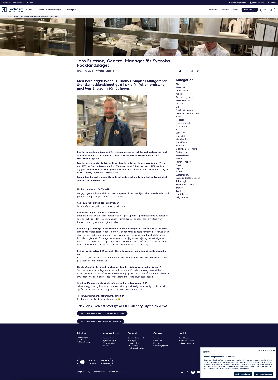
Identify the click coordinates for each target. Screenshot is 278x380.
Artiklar (179, 94)
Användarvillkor (115, 371)
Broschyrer (132, 340)
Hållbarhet (181, 119)
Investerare (81, 340)
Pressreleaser (182, 155)
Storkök (110, 70)
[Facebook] (186, 71)
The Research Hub (185, 184)
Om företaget (82, 338)
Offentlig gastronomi (186, 148)
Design (179, 103)
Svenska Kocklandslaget (188, 178)
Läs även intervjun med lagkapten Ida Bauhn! (100, 321)
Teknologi (181, 181)
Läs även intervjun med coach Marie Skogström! (102, 313)
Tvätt (178, 191)
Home (10, 16)
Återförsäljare (69, 9)
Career (30, 2)
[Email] (180, 71)
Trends (179, 187)
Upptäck (225, 9)
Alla (177, 84)
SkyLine (179, 168)
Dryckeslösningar (184, 110)
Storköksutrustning (110, 338)
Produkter (30, 9)
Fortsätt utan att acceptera (266, 350)
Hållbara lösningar (84, 342)
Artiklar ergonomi (185, 97)
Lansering (181, 132)
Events (179, 116)
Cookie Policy (99, 371)
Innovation (181, 126)
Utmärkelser (182, 194)
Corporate (6, 2)
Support (234, 9)
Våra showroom (159, 340)
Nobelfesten (182, 142)
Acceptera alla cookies (263, 374)
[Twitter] (192, 71)
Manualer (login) (134, 343)
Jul (177, 129)
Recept (179, 158)
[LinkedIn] (198, 71)
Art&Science (182, 90)
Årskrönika (181, 87)
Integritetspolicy (83, 371)
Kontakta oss (249, 10)
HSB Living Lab (183, 123)
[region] (238, 362)
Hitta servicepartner (187, 343)
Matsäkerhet (182, 139)
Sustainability (18, 2)
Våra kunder (214, 9)
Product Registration (136, 348)
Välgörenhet (182, 197)
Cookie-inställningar (243, 374)
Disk (178, 106)
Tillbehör (40, 9)
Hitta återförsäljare (186, 340)
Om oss (156, 338)
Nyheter (16, 16)
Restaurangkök (183, 161)
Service (179, 165)
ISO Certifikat (133, 345)
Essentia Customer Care (187, 113)
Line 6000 (180, 136)
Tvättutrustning (109, 343)
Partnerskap (182, 152)
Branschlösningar (53, 9)
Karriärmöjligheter (160, 345)
